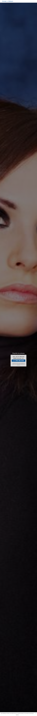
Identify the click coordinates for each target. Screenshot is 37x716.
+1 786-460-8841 (19, 360)
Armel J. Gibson (7, 1)
